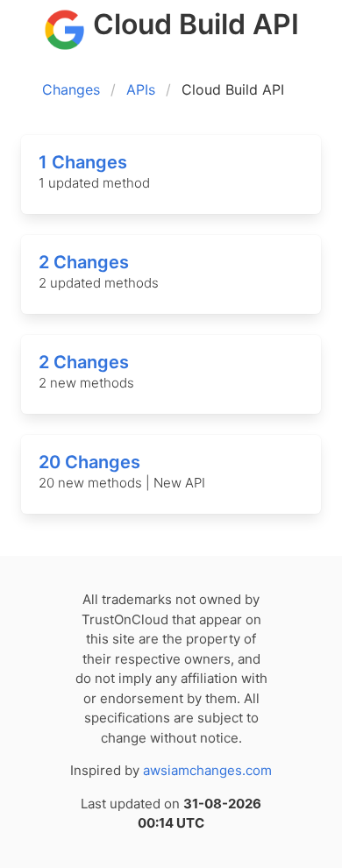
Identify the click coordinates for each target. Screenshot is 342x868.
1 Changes (83, 162)
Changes (71, 89)
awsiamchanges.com (207, 770)
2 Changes (84, 262)
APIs (140, 89)
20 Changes (89, 462)
